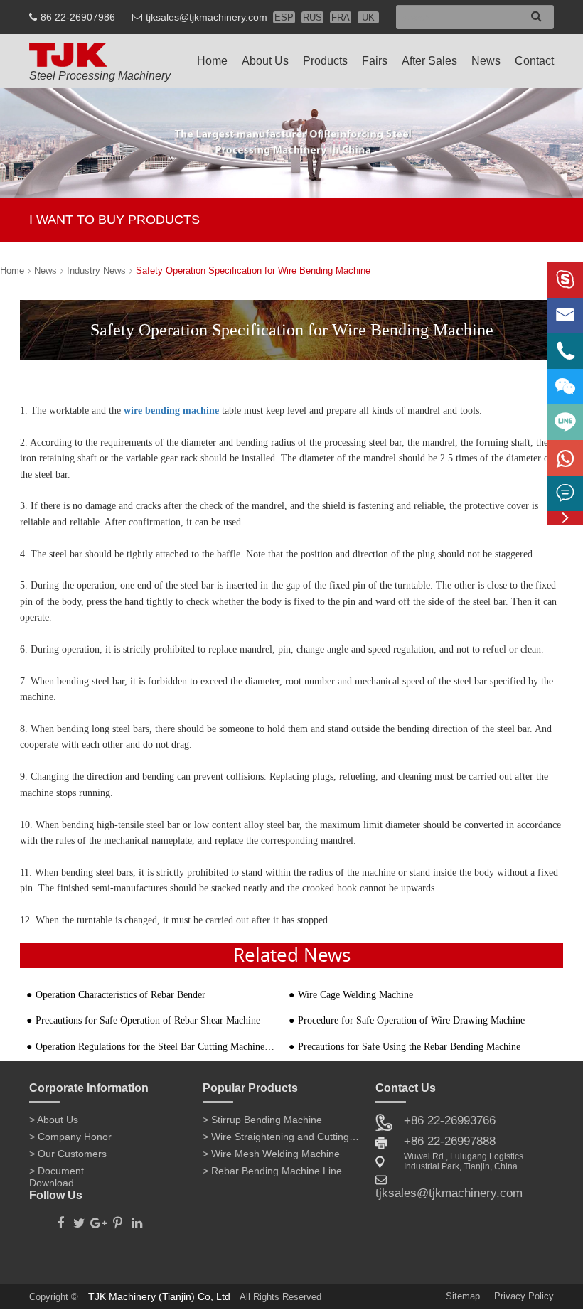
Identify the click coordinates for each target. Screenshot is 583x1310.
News (486, 61)
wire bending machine (171, 410)
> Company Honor (70, 1136)
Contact (534, 61)
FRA (340, 17)
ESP (284, 17)
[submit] (536, 16)
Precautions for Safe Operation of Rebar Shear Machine (148, 1020)
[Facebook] (60, 1219)
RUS (312, 17)
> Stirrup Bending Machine (262, 1119)
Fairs (374, 61)
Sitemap (463, 1296)
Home (212, 61)
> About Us (53, 1119)
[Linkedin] (136, 1219)
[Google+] (98, 1219)
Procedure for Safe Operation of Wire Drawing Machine (411, 1020)
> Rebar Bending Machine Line (272, 1170)
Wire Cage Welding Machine (355, 994)
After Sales (429, 61)
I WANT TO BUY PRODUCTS (114, 220)
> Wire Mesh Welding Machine (271, 1153)
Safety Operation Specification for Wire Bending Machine (253, 270)
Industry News (96, 270)
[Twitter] (79, 1219)
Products (325, 61)
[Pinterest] (117, 1219)
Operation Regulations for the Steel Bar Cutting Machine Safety (156, 1046)
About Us (265, 61)
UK (368, 17)
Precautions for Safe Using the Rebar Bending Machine (409, 1046)
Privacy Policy (524, 1296)
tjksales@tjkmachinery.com (206, 17)
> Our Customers (68, 1153)
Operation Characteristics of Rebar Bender (120, 994)
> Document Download (56, 1173)
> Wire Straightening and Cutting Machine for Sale (281, 1136)
